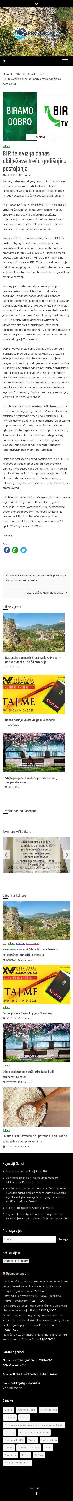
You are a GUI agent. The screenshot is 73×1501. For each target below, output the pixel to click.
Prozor (33, 1440)
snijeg (48, 1447)
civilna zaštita (48, 1409)
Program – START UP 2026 (36, 853)
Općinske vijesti (17, 1273)
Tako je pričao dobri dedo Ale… (44, 592)
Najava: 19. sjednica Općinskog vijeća (30, 1207)
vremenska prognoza (17, 1462)
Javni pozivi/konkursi (17, 831)
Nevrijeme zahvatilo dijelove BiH (26, 1171)
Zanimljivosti (32, 943)
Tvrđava (39, 1455)
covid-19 (10, 1417)
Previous (6, 854)
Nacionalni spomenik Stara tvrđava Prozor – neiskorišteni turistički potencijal (33, 659)
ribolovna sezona (28, 1447)
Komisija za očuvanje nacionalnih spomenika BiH (34, 1425)
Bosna (8, 1409)
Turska (26, 1455)
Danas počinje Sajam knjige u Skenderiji (30, 720)
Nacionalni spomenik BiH (34, 1432)
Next (66, 854)
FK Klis (24, 1417)
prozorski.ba (49, 1440)
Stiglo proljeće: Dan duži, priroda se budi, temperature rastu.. (31, 780)
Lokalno (20, 943)
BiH (4, 943)
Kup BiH (9, 1432)
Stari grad (11, 1455)
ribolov (9, 1447)
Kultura (6, 146)
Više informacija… (14, 1388)
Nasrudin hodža (14, 1440)
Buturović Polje (26, 1409)
